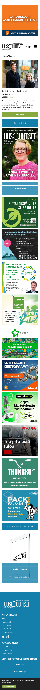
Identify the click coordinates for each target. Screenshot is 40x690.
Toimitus (5, 618)
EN (26, 47)
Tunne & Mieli (7, 654)
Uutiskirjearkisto (20, 569)
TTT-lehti (5, 647)
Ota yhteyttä (6, 625)
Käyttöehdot (6, 629)
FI (30, 47)
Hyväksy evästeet (9, 686)
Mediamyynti (6, 622)
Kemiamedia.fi (7, 650)
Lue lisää (20, 115)
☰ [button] (35, 47)
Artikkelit (12, 97)
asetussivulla (6, 682)
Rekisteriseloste (7, 632)
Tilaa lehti (20, 664)
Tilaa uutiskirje (20, 671)
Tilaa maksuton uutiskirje (20, 577)
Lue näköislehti (20, 188)
